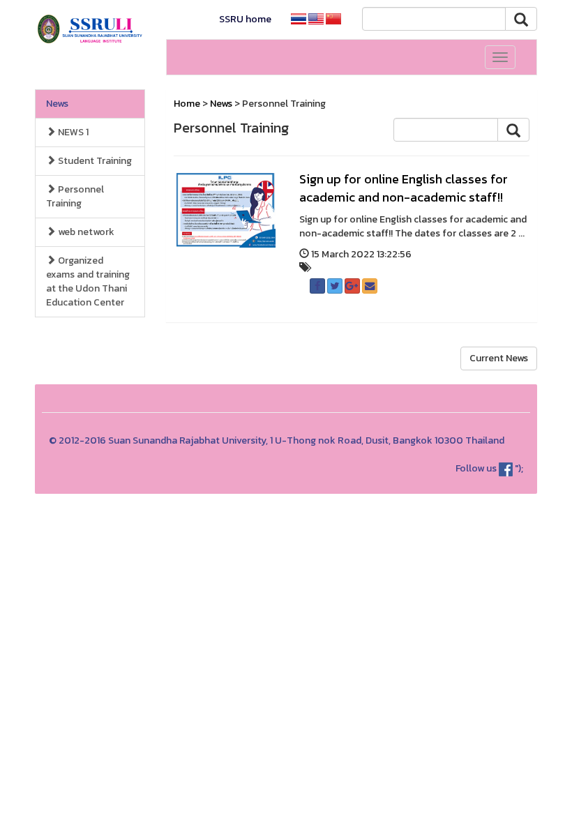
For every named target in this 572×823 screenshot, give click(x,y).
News (57, 103)
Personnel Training (75, 196)
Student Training (94, 160)
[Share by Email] (369, 286)
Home (187, 103)
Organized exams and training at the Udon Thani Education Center (88, 281)
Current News (498, 358)
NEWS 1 (72, 132)
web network (85, 232)
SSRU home (245, 19)
